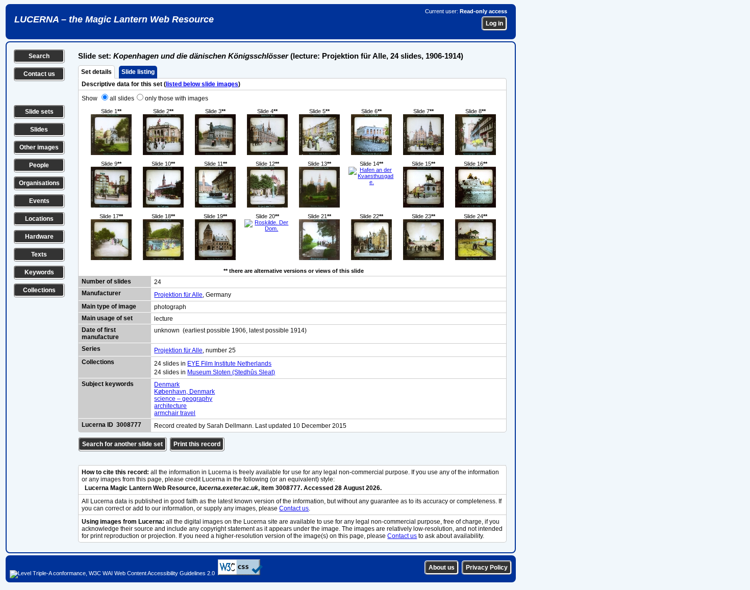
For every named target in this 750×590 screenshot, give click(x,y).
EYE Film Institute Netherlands (229, 363)
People (39, 165)
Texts (39, 254)
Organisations (39, 183)
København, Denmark (184, 391)
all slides (122, 98)
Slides (39, 129)
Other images (39, 147)
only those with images (176, 98)
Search (39, 56)
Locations (39, 218)
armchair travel (174, 413)
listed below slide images (202, 84)
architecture (170, 405)
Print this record (196, 444)
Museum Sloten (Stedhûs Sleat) (231, 372)
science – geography (183, 398)
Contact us (39, 74)
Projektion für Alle (178, 294)
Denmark (167, 384)
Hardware (39, 236)
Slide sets (39, 111)
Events (39, 200)
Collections (39, 290)
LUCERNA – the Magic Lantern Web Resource (114, 19)
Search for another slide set (122, 444)
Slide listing (138, 71)
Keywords (39, 272)
